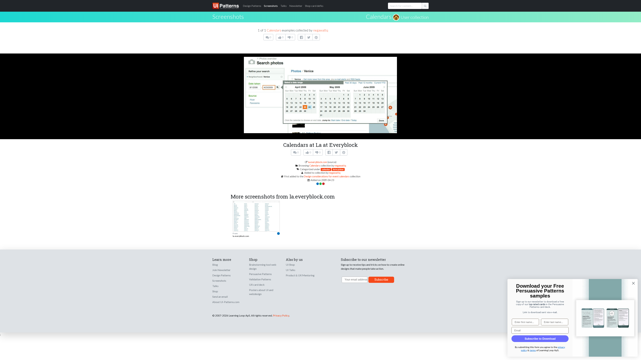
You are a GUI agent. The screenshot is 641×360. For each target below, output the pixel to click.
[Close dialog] (633, 283)
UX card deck (257, 284)
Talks (283, 5)
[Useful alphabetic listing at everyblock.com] (256, 222)
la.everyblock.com (317, 162)
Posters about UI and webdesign (261, 292)
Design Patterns (221, 275)
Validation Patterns (260, 279)
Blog (215, 264)
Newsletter (295, 5)
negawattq (320, 30)
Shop (215, 291)
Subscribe (381, 279)
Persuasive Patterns (260, 274)
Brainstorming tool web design (262, 266)
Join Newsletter (221, 270)
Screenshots (271, 5)
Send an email (220, 296)
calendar (326, 169)
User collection (415, 17)
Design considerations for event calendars (326, 176)
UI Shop (290, 264)
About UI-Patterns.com (225, 302)
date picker (338, 169)
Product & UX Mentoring (300, 275)
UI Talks (290, 270)
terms (533, 350)
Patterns (252, 5)
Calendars (379, 16)
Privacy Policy (281, 315)
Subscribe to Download (540, 338)
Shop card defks (314, 5)
